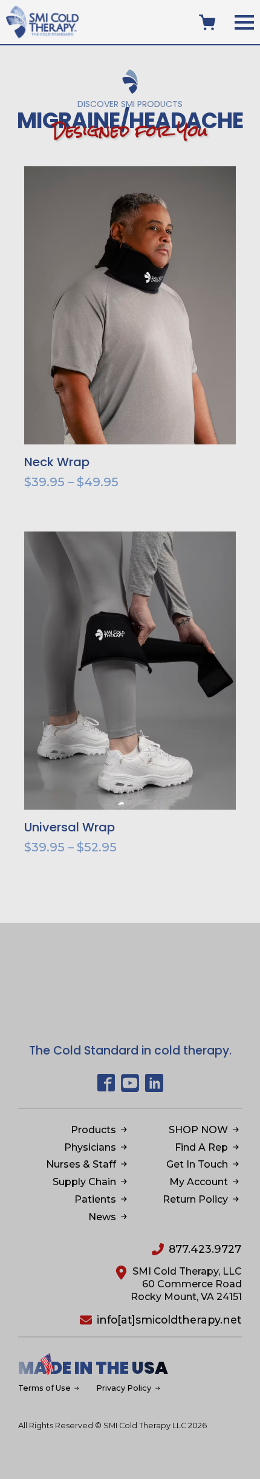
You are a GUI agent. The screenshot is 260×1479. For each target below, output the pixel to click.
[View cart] (207, 23)
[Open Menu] (244, 22)
